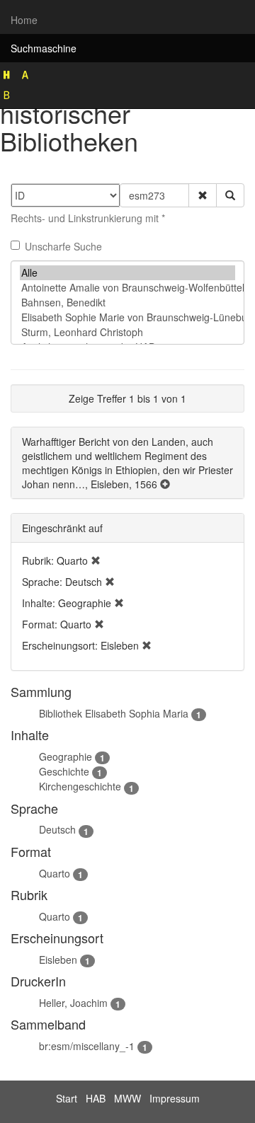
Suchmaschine (43, 48)
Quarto (54, 873)
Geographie (65, 756)
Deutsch (57, 829)
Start (66, 1098)
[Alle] (127, 272)
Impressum (174, 1098)
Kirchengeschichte (80, 786)
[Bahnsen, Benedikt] (127, 302)
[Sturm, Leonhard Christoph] (127, 332)
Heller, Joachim (73, 1003)
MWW (127, 1098)
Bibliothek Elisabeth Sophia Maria (113, 713)
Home (24, 20)
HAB (96, 1098)
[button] (202, 195)
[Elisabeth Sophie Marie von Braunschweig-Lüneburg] (127, 317)
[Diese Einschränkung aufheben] (96, 560)
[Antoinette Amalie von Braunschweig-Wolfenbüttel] (127, 287)
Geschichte (64, 771)
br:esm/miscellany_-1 (87, 1046)
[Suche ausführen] (230, 195)
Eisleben (58, 959)
